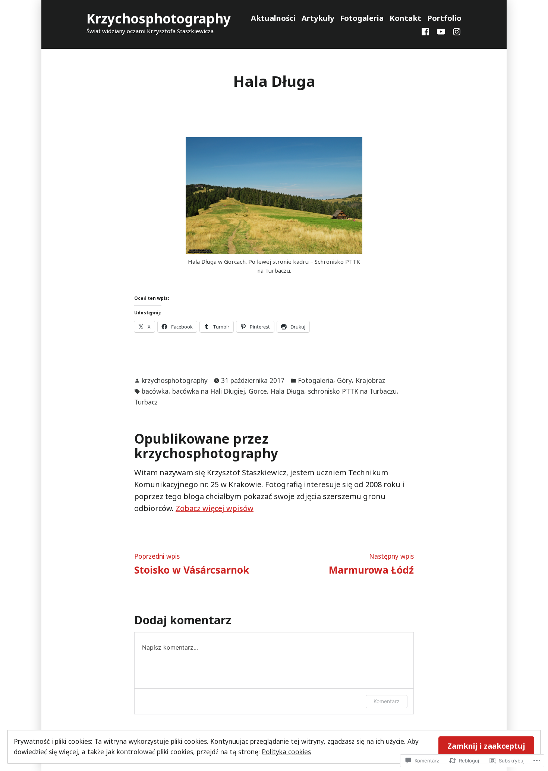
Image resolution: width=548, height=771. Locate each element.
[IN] (455, 31)
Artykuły (318, 18)
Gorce (258, 391)
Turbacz (146, 401)
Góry (344, 380)
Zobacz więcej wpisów (214, 508)
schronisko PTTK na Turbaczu (352, 391)
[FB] (427, 31)
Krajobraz (370, 380)
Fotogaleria (362, 18)
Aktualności (273, 18)
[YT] (441, 31)
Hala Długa (287, 391)
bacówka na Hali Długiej (208, 391)
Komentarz (387, 701)
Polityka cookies (286, 751)
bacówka (155, 391)
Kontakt (405, 18)
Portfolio (444, 18)
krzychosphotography (175, 380)
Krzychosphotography (158, 18)
